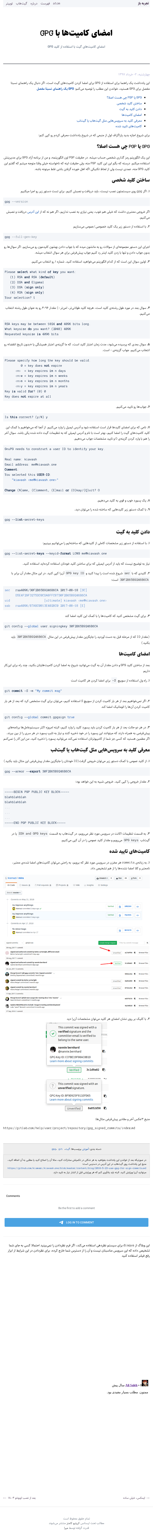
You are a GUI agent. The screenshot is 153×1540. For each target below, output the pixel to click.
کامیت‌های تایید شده (129, 126)
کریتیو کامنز (73, 1523)
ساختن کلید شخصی (129, 103)
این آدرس (33, 211)
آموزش (85, 1149)
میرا (66, 1528)
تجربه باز (143, 3)
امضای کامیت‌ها (132, 114)
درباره (33, 3)
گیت (67, 1149)
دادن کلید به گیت (130, 109)
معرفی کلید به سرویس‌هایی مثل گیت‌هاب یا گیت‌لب (109, 120)
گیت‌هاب (21, 3)
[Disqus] (76, 1324)
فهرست (45, 3)
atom (56, 3)
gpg (54, 1149)
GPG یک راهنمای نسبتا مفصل (55, 88)
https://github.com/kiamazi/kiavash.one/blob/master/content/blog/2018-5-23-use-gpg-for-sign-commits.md (77, 1168)
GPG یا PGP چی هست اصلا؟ (124, 97)
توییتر (9, 3)
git (61, 1149)
